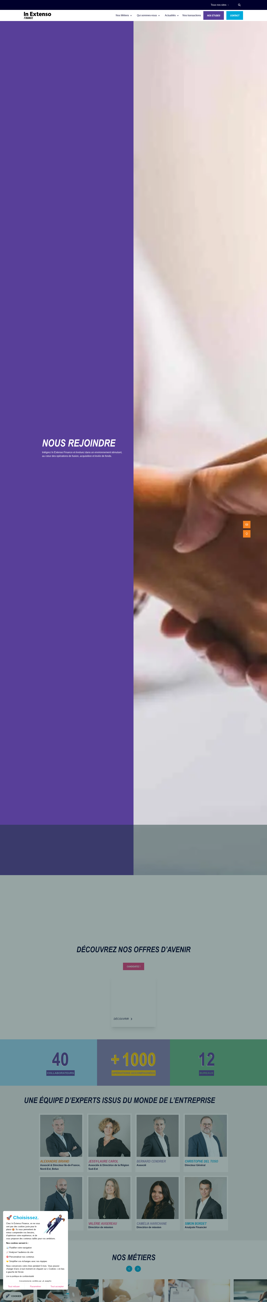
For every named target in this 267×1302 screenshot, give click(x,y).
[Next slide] (138, 1269)
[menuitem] (246, 524)
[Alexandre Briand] (61, 1143)
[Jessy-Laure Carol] (109, 1143)
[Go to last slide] (129, 1269)
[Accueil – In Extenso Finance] (37, 15)
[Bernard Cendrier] (157, 1143)
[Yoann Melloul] (61, 1203)
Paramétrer (35, 1286)
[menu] (246, 529)
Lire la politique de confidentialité (20, 1276)
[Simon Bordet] (206, 1203)
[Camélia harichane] (157, 1203)
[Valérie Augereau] (109, 1203)
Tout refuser (14, 1286)
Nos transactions (191, 15)
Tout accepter (57, 1286)
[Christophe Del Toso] (206, 1143)
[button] (239, 5)
